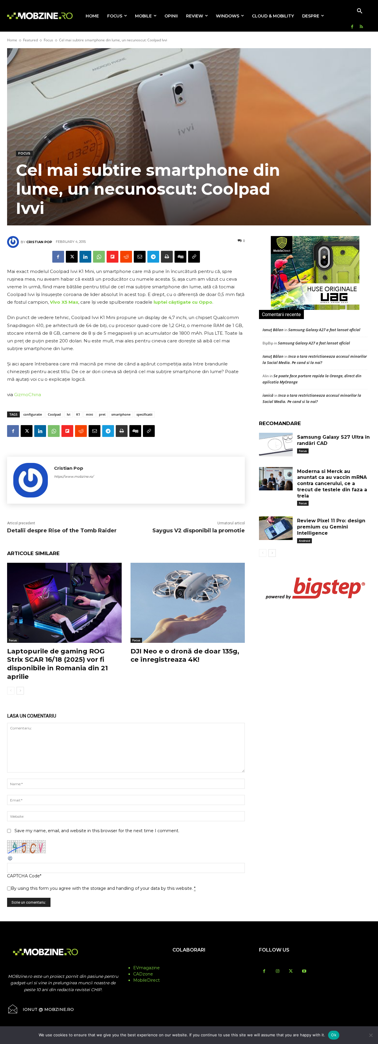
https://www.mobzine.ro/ (74, 476)
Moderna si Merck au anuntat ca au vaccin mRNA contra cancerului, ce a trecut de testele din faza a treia (332, 484)
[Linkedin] (85, 257)
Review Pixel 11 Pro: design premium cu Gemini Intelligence (331, 527)
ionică (268, 395)
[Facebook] (352, 27)
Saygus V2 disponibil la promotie (198, 530)
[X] (72, 257)
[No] (371, 1035)
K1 (78, 414)
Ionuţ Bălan (273, 329)
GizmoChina (27, 394)
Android (304, 541)
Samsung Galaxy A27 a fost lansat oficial (324, 329)
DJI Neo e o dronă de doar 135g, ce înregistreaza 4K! (185, 655)
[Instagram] (277, 971)
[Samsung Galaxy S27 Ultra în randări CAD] (276, 444)
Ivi (68, 414)
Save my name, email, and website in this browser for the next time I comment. (96, 830)
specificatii (144, 414)
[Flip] (112, 257)
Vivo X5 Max (64, 302)
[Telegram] (153, 257)
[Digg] (180, 257)
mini (89, 414)
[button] (359, 11)
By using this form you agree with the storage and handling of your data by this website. (103, 888)
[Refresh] (10, 859)
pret (102, 414)
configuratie (32, 414)
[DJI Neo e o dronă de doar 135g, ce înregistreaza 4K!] (188, 603)
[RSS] (361, 27)
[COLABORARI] (189, 961)
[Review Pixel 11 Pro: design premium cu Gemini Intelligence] (276, 528)
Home (12, 40)
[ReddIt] (126, 257)
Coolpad (54, 414)
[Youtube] (304, 971)
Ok (333, 1034)
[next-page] (20, 691)
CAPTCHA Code (23, 876)
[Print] (167, 257)
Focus (48, 40)
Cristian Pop (39, 242)
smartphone (121, 414)
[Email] (140, 257)
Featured (30, 40)
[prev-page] (10, 691)
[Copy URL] (194, 257)
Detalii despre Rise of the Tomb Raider (62, 530)
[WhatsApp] (99, 257)
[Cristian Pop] (14, 242)
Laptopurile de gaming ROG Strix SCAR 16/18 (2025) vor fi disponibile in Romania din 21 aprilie (57, 664)
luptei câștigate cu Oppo (183, 302)
